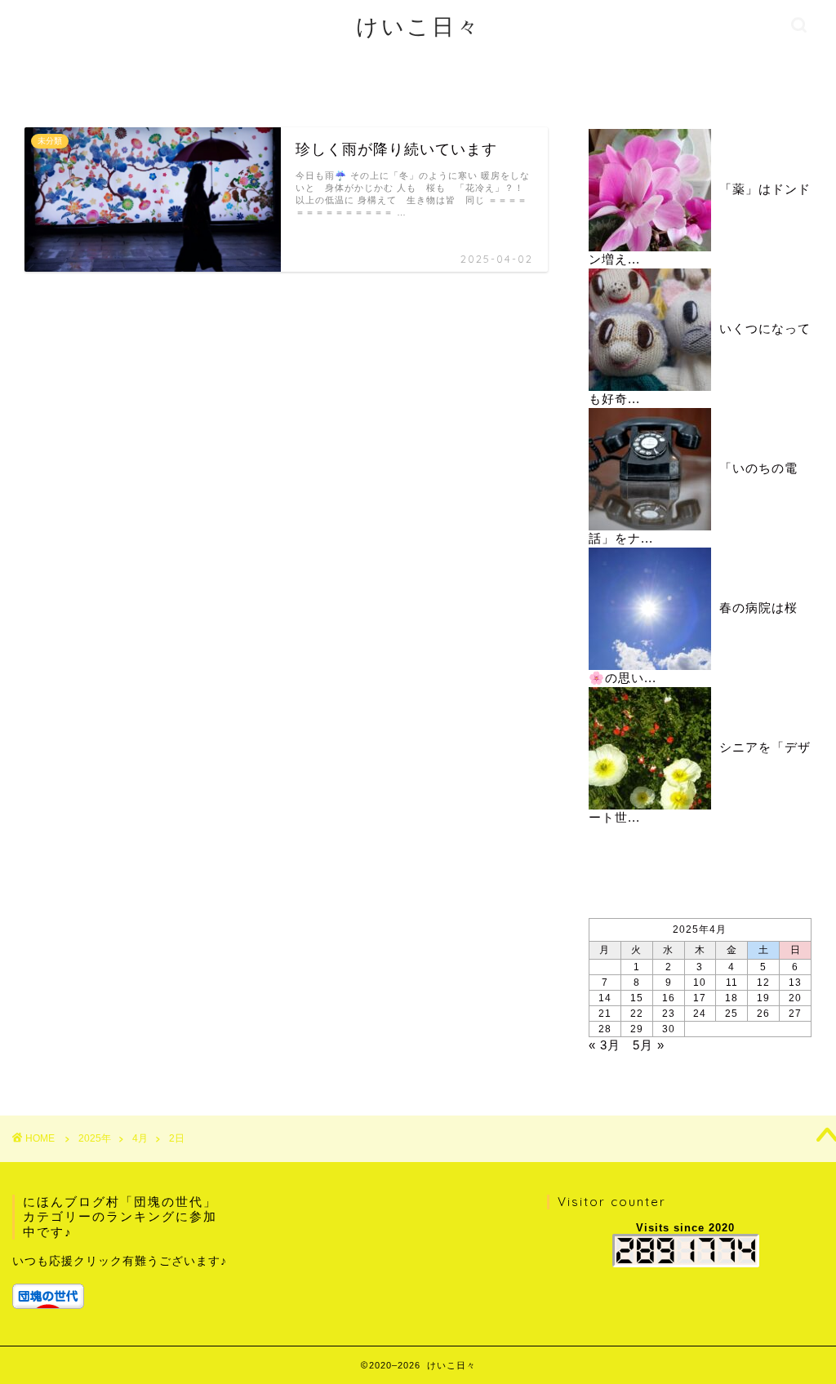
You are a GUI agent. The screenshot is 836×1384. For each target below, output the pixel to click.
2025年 (94, 1138)
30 (668, 1029)
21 (604, 1013)
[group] (122, 1280)
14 (604, 998)
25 (731, 1013)
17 (699, 998)
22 (636, 1013)
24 (699, 1013)
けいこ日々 (418, 26)
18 (731, 998)
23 (668, 1013)
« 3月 (604, 1045)
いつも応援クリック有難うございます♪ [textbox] (119, 1261)
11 (732, 982)
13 (795, 982)
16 (668, 998)
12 (763, 982)
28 (604, 1029)
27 (795, 1013)
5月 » (649, 1045)
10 (699, 982)
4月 (140, 1138)
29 (636, 1029)
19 (763, 998)
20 (795, 998)
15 (636, 998)
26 (763, 1013)
